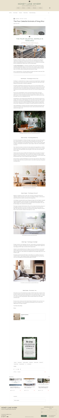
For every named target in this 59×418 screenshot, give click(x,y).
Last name (50, 408)
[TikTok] (1, 416)
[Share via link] (20, 369)
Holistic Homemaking (32, 12)
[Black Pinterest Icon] (4, 416)
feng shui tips (31, 362)
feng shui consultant (25, 362)
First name (42, 408)
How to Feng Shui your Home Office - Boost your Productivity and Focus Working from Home (29, 387)
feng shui (15, 362)
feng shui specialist (21, 364)
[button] (23, 8)
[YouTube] (7, 416)
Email (42, 412)
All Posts (10, 12)
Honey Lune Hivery (29, 4)
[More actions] (44, 18)
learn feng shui (29, 364)
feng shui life (41, 362)
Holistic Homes (26, 12)
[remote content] (29, 328)
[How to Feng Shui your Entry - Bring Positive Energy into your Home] (43, 381)
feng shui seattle (36, 362)
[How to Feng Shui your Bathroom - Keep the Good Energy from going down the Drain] (15, 381)
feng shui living (16, 364)
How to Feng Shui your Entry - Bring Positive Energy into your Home (43, 387)
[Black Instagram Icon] (3, 416)
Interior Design (15, 12)
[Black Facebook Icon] (6, 416)
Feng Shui (20, 12)
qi (25, 364)
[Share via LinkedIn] (18, 369)
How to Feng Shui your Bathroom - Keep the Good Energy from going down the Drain (15, 387)
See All (49, 376)
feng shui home (20, 362)
